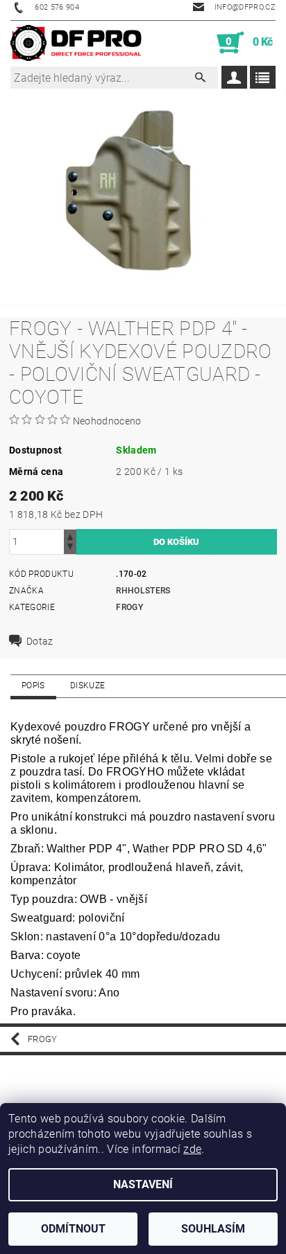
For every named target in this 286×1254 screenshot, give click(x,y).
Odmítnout (73, 1228)
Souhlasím (213, 1228)
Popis (33, 685)
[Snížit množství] (70, 548)
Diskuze (87, 685)
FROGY (129, 607)
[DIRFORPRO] (76, 43)
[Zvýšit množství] (70, 535)
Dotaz (39, 641)
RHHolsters (143, 590)
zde (192, 1149)
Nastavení (143, 1184)
